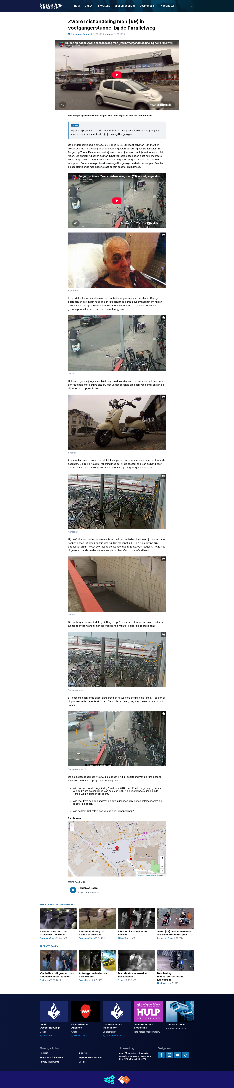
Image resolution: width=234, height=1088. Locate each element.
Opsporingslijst (125, 6)
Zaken (89, 6)
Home (77, 6)
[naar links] (162, 862)
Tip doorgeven (167, 6)
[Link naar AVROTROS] (109, 1079)
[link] (92, 890)
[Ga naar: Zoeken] (191, 6)
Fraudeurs (103, 6)
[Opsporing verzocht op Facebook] (161, 1055)
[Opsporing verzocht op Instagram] (169, 1055)
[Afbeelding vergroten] (163, 235)
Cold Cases (147, 6)
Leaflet (139, 875)
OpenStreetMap (150, 875)
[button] (117, 848)
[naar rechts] (162, 866)
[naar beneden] (162, 871)
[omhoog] (162, 858)
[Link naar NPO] (124, 1079)
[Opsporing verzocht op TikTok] (185, 1055)
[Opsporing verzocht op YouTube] (177, 1055)
